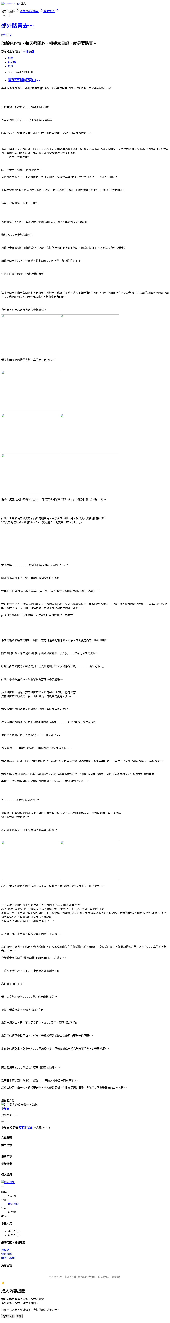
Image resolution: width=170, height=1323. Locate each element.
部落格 (12, 62)
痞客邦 (23, 1127)
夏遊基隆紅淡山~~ (24, 80)
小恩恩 (5, 1108)
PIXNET (60, 1276)
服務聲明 (116, 1276)
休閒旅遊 (28, 51)
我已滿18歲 (8, 1316)
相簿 (10, 58)
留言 (30, 1127)
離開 (19, 1316)
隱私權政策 (103, 1276)
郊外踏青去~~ (17, 26)
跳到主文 (6, 35)
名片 (10, 66)
